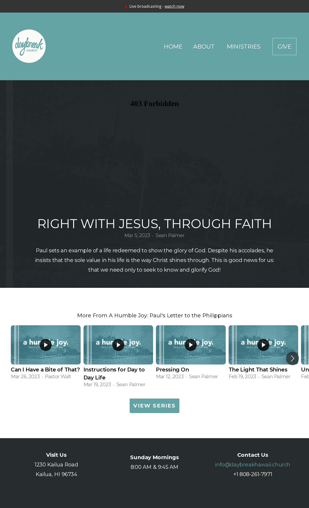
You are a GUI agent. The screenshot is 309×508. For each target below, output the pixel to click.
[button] (292, 358)
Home (173, 46)
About (204, 46)
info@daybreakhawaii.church (252, 464)
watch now (174, 6)
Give (284, 46)
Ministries (244, 46)
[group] (46, 354)
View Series (154, 405)
